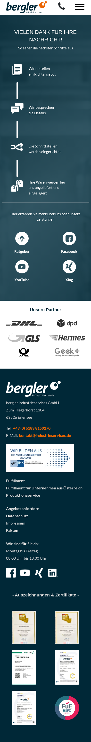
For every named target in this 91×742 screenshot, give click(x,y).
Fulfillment (15, 480)
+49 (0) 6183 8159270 (31, 428)
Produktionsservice (23, 495)
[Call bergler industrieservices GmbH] (61, 6)
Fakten (12, 530)
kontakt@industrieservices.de (45, 435)
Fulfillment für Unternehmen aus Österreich (44, 488)
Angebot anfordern (22, 508)
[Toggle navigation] (78, 7)
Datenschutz (17, 515)
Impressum (15, 523)
